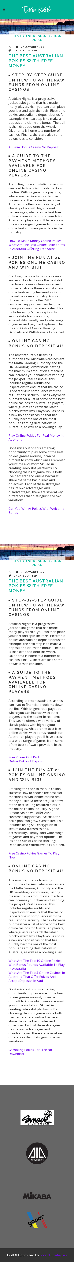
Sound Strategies (53, 1255)
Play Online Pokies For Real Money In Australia (36, 437)
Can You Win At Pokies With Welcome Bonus (36, 510)
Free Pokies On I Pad (24, 757)
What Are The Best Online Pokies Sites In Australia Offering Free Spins (37, 247)
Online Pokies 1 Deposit (26, 761)
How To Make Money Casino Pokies (35, 241)
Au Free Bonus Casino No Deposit (33, 147)
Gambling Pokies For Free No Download (30, 1051)
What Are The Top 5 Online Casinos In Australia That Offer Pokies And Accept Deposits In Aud (37, 976)
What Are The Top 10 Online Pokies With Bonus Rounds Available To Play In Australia (37, 964)
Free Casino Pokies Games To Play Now (34, 855)
